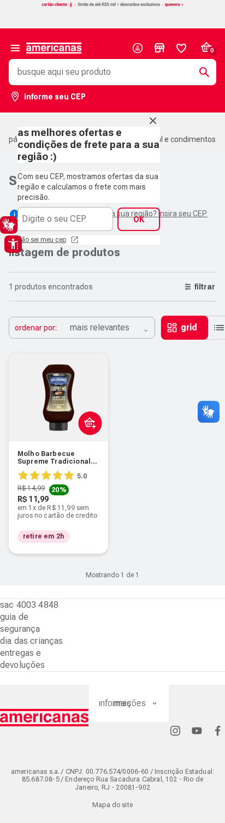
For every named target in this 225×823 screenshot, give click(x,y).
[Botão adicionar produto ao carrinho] (87, 449)
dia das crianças (31, 641)
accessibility (13, 244)
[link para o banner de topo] (112, 6)
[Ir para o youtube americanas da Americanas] (196, 730)
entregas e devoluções (22, 659)
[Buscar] (199, 72)
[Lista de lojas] (159, 48)
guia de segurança (20, 623)
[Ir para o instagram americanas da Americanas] (175, 730)
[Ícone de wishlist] (181, 48)
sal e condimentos (184, 139)
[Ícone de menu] (15, 48)
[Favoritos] (181, 48)
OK (138, 219)
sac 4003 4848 (29, 605)
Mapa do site (112, 805)
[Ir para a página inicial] (44, 717)
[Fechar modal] (153, 121)
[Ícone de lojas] (159, 48)
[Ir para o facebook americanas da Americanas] (217, 730)
